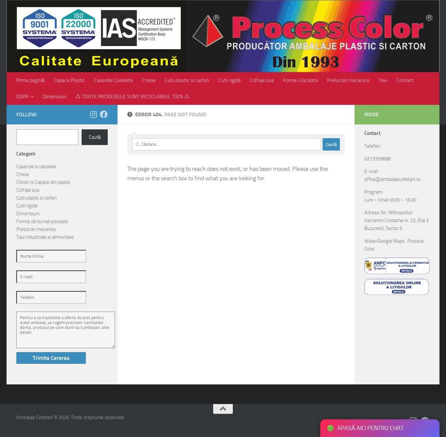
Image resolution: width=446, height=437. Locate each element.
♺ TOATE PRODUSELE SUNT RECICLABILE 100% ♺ (132, 96)
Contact (405, 80)
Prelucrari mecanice (348, 80)
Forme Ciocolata (300, 80)
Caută (95, 137)
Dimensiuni (55, 96)
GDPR (22, 96)
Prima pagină (30, 80)
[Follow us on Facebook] (104, 114)
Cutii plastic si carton (187, 80)
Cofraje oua (262, 80)
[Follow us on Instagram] (93, 114)
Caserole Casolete (113, 80)
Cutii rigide (229, 80)
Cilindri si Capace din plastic (43, 182)
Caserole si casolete (36, 167)
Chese (148, 80)
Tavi (382, 80)
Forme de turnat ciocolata (42, 221)
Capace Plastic (69, 80)
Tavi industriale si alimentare (45, 237)
